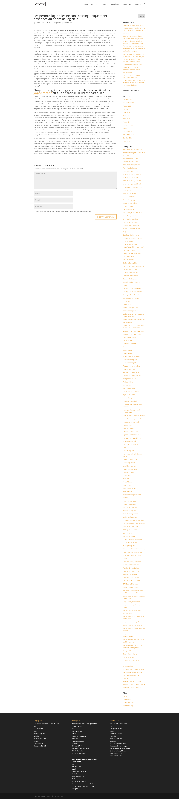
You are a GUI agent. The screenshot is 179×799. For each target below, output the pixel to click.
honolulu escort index (130, 401)
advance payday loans (130, 162)
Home (86, 4)
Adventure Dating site (130, 177)
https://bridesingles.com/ (132, 419)
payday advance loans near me (134, 523)
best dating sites (129, 209)
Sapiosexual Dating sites (131, 571)
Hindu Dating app (129, 398)
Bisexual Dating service (131, 225)
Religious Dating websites (132, 562)
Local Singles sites (129, 466)
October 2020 (127, 138)
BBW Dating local (129, 190)
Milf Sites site (127, 498)
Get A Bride (127, 385)
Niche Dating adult (129, 504)
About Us (94, 4)
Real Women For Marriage (132, 555)
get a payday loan (129, 388)
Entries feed (127, 699)
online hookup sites (130, 517)
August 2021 (127, 106)
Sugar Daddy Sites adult (131, 602)
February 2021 (128, 125)
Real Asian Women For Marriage (134, 549)
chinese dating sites (130, 269)
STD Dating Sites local (130, 584)
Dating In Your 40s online (132, 295)
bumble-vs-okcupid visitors (132, 238)
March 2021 (127, 122)
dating (125, 285)
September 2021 (128, 103)
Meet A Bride (127, 482)
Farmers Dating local (130, 360)
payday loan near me (130, 527)
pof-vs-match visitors (130, 542)
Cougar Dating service (130, 272)
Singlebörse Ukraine (130, 574)
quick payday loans (129, 546)
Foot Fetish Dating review (131, 376)
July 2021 (126, 109)
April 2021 (126, 119)
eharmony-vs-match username (133, 331)
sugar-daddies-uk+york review (133, 622)
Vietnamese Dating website (132, 672)
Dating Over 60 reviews (131, 298)
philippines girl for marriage (133, 539)
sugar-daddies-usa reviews (132, 625)
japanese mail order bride (132, 435)
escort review (127, 350)
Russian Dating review (130, 565)
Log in (125, 696)
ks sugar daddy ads (130, 441)
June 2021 (126, 112)
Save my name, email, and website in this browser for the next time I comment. (63, 212)
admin (38, 23)
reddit (125, 558)
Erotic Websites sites (130, 344)
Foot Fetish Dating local (131, 372)
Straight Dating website (131, 587)
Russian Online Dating (131, 568)
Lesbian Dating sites (130, 460)
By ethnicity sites (129, 250)
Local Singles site (129, 463)
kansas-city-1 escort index (132, 438)
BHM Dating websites (130, 219)
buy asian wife (128, 241)
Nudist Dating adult (130, 507)
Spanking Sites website (131, 578)
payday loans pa (128, 533)
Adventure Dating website (132, 181)
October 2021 (127, 100)
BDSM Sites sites (129, 197)
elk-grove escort (128, 340)
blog (124, 232)
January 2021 (127, 128)
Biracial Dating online (130, 222)
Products (103, 4)
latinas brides (128, 447)
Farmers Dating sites (130, 363)
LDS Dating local (128, 451)
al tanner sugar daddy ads (132, 184)
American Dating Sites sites (132, 187)
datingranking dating (130, 308)
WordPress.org (128, 706)
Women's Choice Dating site (132, 688)
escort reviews (128, 353)
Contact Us (137, 4)
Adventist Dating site (130, 168)
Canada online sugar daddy (132, 253)
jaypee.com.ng (43, 93)
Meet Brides (127, 485)
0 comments (67, 23)
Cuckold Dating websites (131, 282)
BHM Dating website (130, 216)
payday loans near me (130, 530)
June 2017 (126, 141)
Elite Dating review (129, 337)
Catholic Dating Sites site (131, 263)
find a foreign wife (129, 369)
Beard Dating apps (129, 200)
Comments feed (128, 703)
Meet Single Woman (130, 488)
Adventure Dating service (132, 174)
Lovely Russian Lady (130, 469)
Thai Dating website (130, 654)
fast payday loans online (131, 366)
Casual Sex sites (128, 260)
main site (126, 479)
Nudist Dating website (130, 514)
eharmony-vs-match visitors (132, 334)
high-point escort (129, 395)
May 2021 (126, 116)
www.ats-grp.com (40, 739)
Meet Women (127, 491)
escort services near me (131, 356)
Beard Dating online (130, 203)
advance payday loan (130, 158)
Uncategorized (56, 23)
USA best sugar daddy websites (134, 669)
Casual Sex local (128, 256)
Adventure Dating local (131, 171)
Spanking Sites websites (131, 581)
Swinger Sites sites (129, 651)
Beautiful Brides (128, 206)
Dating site (127, 301)
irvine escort (127, 425)
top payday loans (129, 657)
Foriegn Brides (128, 382)
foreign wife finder (129, 379)
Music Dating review (130, 501)
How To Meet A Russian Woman (134, 416)
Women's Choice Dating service (134, 684)
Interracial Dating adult (131, 422)
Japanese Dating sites (130, 432)
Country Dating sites (130, 279)
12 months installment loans (133, 149)
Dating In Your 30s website (132, 292)
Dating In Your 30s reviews (132, 288)
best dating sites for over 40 (132, 213)
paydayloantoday (129, 536)
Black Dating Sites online (131, 229)
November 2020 (128, 135)
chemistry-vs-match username (133, 266)
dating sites (127, 304)
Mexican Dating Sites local (132, 495)
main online (127, 475)
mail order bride (128, 472)
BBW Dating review (129, 193)
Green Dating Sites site (131, 392)
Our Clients (115, 4)
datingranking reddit (130, 311)
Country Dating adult (130, 276)
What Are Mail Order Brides (132, 681)
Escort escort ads (129, 347)
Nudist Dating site (129, 511)
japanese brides (128, 428)
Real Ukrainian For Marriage (133, 552)
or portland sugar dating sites (133, 520)
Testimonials (126, 4)
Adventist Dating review (131, 165)
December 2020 (128, 131)
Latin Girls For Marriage (131, 444)
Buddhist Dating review (131, 235)
